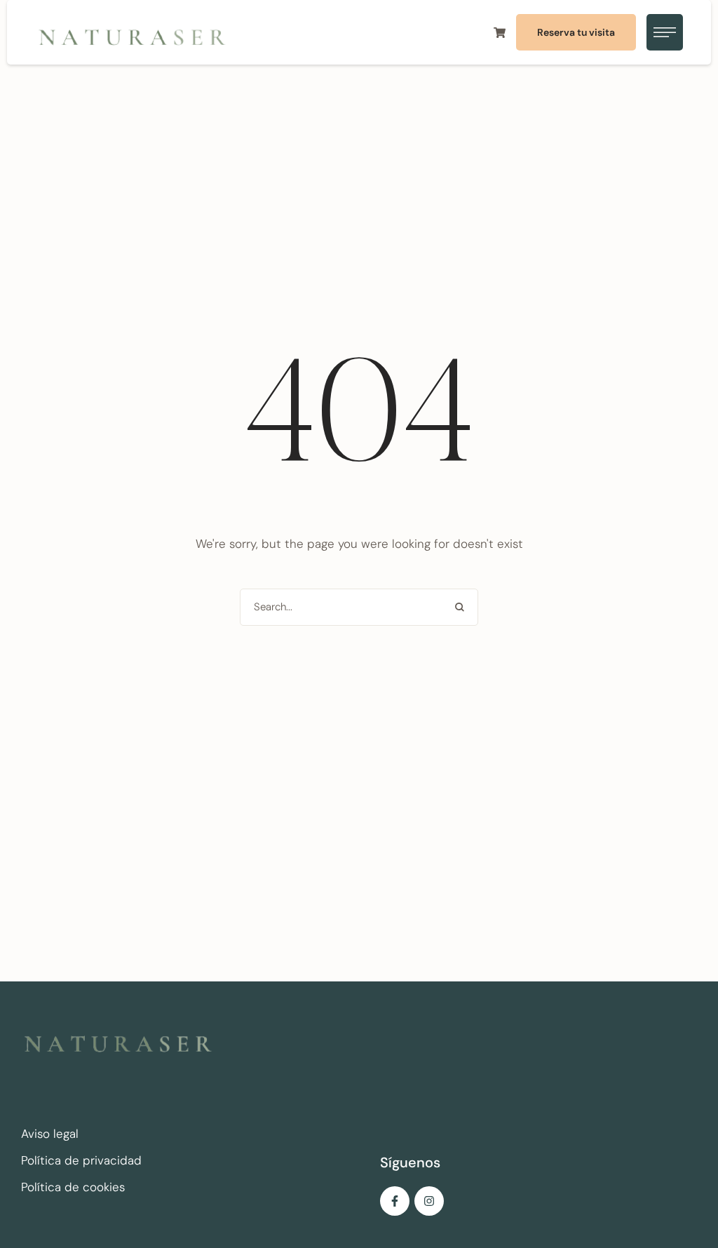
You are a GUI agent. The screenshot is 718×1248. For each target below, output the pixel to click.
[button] (576, 32)
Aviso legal (50, 1133)
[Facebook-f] (394, 1201)
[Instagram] (429, 1201)
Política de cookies (73, 1187)
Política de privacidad (81, 1160)
